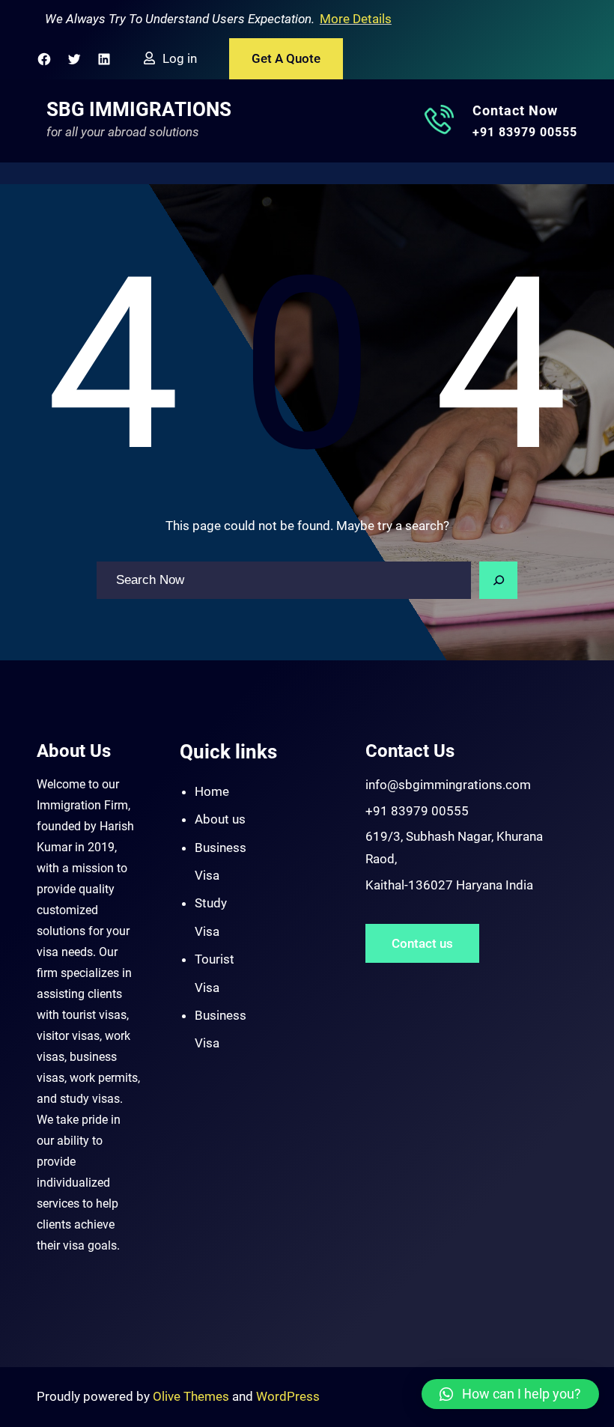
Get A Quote (286, 58)
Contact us (422, 943)
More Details (356, 18)
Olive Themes (192, 1396)
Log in (179, 58)
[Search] (498, 580)
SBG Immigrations (138, 109)
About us (220, 819)
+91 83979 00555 (524, 132)
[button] (510, 1394)
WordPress (288, 1396)
